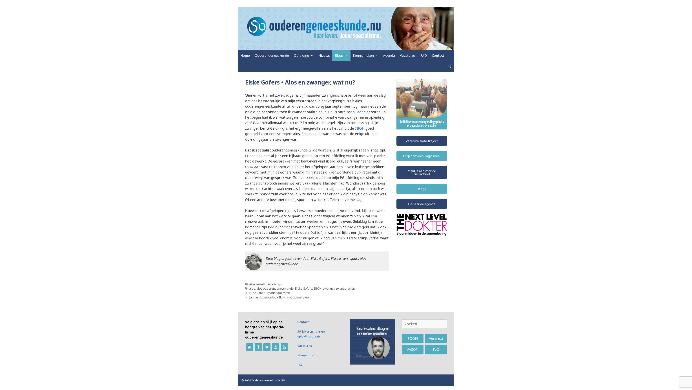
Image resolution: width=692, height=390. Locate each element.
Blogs (339, 55)
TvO (435, 349)
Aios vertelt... (258, 284)
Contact (438, 55)
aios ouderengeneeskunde (275, 289)
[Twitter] (266, 347)
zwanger (328, 289)
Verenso (436, 338)
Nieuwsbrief (306, 355)
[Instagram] (275, 347)
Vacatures (407, 55)
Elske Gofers (303, 289)
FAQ (423, 55)
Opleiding (301, 55)
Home (245, 55)
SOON (413, 338)
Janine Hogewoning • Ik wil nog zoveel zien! (279, 297)
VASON (413, 349)
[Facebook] (258, 347)
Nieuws (324, 55)
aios (252, 289)
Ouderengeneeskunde (272, 55)
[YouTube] (284, 347)
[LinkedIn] (249, 347)
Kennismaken (363, 55)
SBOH (360, 128)
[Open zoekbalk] (449, 66)
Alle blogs (275, 284)
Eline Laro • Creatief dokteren (269, 293)
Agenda (389, 55)
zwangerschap (346, 289)
